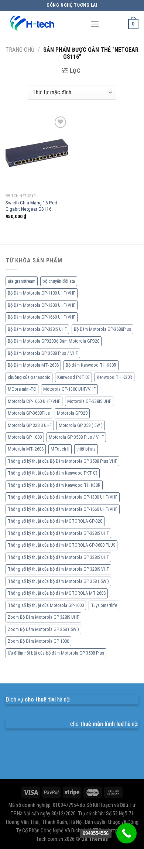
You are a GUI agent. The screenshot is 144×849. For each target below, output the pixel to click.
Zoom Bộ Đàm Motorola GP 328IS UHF (43, 617)
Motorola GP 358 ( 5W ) (81, 425)
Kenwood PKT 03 (73, 377)
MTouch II (60, 449)
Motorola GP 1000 (25, 437)
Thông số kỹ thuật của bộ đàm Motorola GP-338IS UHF (58, 533)
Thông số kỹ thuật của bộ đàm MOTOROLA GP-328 (55, 521)
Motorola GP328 (72, 413)
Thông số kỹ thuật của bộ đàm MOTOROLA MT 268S (57, 593)
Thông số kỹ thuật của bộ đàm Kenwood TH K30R (54, 485)
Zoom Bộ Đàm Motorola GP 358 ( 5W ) (43, 629)
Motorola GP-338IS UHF (89, 401)
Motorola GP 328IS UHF (30, 425)
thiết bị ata (86, 449)
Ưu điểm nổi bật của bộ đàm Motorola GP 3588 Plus (56, 653)
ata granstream (21, 281)
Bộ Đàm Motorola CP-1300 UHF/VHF (41, 305)
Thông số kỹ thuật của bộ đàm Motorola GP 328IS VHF (58, 569)
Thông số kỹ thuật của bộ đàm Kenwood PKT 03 (52, 473)
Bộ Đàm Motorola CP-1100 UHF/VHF (41, 293)
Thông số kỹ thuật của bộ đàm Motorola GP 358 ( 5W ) (58, 581)
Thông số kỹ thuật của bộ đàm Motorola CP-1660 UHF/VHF (62, 509)
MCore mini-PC (22, 389)
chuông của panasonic (29, 377)
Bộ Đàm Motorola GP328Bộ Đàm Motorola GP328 (53, 341)
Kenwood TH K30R (114, 377)
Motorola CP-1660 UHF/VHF (34, 401)
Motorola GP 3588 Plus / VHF (76, 437)
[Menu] (94, 24)
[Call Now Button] (126, 833)
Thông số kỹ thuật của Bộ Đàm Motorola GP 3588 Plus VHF (62, 461)
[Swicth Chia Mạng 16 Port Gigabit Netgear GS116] (37, 152)
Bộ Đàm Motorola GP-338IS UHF (37, 329)
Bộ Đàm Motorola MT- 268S (33, 365)
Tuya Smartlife (104, 605)
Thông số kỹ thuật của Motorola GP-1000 (46, 605)
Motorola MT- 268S (26, 449)
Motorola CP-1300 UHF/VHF (69, 389)
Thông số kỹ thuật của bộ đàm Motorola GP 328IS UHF (58, 557)
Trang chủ (20, 49)
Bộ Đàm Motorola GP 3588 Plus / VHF (43, 353)
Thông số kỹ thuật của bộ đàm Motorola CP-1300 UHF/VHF (62, 497)
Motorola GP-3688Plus (29, 413)
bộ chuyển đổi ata (58, 281)
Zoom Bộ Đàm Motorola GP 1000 (38, 641)
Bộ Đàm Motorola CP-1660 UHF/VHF (41, 317)
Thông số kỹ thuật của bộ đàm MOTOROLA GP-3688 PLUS (61, 545)
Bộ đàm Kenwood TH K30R (91, 365)
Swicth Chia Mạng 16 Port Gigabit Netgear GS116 (32, 206)
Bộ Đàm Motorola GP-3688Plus (102, 329)
